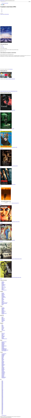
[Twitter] (2, 4)
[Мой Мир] (3, 4)
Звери (1, 185)
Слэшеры (1, 148)
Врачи (1, 278)
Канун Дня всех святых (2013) (15, 221)
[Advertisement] (6, 20)
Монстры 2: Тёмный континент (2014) (17, 258)
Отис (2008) (13, 240)
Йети (1, 204)
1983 (2, 45)
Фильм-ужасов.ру (2, 0)
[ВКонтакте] (1, 4)
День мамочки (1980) (14, 147)
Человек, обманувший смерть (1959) (16, 277)
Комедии (1, 241)
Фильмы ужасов (2, 14)
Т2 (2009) (13, 128)
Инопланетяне (7, 14)
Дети (1, 111)
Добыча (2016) (13, 184)
